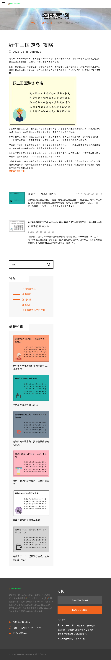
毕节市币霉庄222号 (21, 633)
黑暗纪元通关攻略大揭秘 (25, 405)
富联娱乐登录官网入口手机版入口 (72, 634)
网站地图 (80, 625)
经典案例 (47, 23)
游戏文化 (26, 299)
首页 (34, 23)
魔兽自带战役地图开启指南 (26, 520)
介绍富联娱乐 (29, 289)
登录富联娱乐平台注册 (33, 310)
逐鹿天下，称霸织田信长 (42, 193)
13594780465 (21, 622)
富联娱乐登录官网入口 (41, 654)
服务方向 (26, 304)
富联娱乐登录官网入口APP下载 (71, 638)
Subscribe (80, 609)
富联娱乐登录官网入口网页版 (80, 630)
